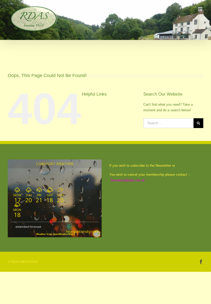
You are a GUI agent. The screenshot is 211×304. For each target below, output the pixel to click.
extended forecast (28, 227)
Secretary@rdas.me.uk (127, 180)
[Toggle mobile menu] (200, 9)
